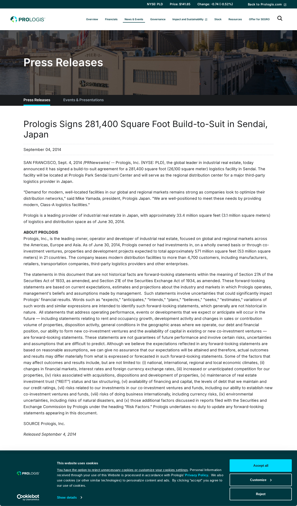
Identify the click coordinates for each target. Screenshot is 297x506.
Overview (92, 19)
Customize (258, 479)
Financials (111, 19)
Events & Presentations (83, 100)
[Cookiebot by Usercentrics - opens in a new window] (28, 497)
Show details (67, 497)
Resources (235, 19)
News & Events (134, 19)
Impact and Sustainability (188, 19)
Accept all (260, 465)
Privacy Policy (196, 475)
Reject (260, 494)
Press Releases (36, 100)
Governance (157, 19)
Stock (218, 19)
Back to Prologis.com (265, 4)
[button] (280, 19)
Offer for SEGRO (259, 19)
